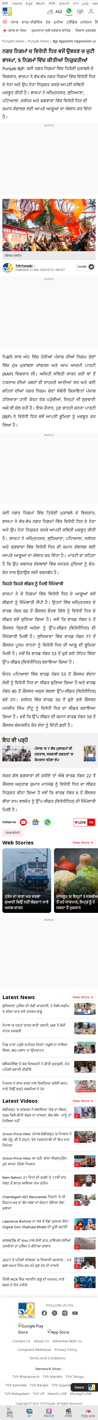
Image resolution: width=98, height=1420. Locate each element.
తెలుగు (40, 3)
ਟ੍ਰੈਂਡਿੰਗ (72, 22)
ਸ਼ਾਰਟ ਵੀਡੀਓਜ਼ (32, 22)
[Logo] (7, 11)
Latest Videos (20, 1100)
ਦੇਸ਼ (48, 22)
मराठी (52, 3)
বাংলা (75, 3)
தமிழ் (85, 3)
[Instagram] (65, 1313)
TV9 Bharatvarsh (25, 1376)
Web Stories (18, 842)
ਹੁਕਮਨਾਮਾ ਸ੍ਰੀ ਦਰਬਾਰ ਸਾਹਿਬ (50, 30)
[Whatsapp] (68, 12)
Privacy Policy (65, 1349)
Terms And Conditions (47, 1358)
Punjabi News (13, 41)
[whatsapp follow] (48, 822)
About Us (41, 1341)
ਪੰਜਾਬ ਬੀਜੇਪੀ (12, 833)
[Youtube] (23, 822)
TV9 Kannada (16, 1385)
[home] (5, 22)
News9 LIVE (57, 1393)
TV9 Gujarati (61, 1385)
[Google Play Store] (32, 1329)
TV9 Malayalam (16, 1393)
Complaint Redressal (34, 1349)
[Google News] (35, 822)
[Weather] (51, 11)
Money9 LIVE (81, 1393)
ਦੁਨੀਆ (58, 22)
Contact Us (21, 1341)
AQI (58, 11)
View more (81, 997)
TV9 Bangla (39, 1385)
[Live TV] (79, 12)
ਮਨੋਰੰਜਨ (86, 22)
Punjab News (38, 41)
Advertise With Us (67, 1341)
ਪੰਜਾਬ (14, 22)
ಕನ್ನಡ (29, 3)
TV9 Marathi (53, 1376)
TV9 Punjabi (24, 266)
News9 (17, 3)
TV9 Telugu (75, 1376)
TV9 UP (38, 1393)
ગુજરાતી (64, 3)
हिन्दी (5, 3)
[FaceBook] (44, 1313)
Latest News (18, 996)
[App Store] (62, 1333)
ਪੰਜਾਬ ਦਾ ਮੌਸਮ (17, 30)
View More (81, 842)
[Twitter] (54, 1313)
